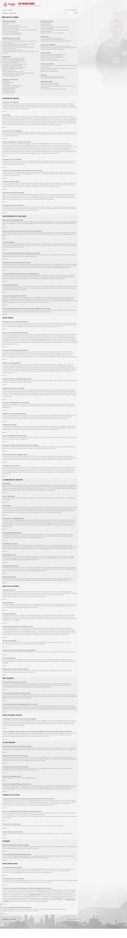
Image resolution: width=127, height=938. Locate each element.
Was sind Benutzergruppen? (47, 25)
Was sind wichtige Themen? (8, 90)
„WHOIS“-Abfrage (39, 891)
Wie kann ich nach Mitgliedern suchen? (49, 58)
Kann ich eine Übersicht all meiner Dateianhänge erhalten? (53, 78)
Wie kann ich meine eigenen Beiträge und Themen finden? (53, 60)
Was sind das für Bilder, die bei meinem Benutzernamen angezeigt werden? (18, 47)
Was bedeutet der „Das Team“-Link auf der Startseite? (52, 33)
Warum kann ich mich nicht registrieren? (11, 25)
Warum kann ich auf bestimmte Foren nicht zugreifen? (13, 67)
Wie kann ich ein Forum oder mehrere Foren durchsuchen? (53, 54)
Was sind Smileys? (6, 84)
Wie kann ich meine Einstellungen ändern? (11, 39)
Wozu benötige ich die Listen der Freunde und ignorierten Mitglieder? (55, 46)
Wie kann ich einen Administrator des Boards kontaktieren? (53, 89)
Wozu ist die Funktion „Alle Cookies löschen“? (12, 34)
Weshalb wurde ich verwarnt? (8, 70)
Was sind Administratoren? (46, 22)
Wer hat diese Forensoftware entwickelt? (49, 83)
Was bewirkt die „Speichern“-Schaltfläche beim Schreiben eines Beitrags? (18, 73)
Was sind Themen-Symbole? (8, 93)
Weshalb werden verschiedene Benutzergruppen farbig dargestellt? (55, 30)
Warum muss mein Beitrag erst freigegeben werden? (13, 74)
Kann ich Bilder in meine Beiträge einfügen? (11, 85)
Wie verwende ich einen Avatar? (9, 48)
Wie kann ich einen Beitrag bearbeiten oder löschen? (13, 59)
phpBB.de (56, 267)
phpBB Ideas (72, 880)
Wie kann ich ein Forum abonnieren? (48, 69)
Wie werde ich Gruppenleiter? (47, 28)
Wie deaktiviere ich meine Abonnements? (49, 71)
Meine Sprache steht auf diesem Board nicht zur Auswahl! (14, 45)
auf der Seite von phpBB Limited (10, 872)
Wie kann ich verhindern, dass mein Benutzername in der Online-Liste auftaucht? (19, 41)
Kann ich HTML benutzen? (7, 82)
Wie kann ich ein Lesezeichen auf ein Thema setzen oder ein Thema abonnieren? (58, 68)
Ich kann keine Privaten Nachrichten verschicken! (51, 38)
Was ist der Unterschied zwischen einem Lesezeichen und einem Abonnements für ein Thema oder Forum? (59, 66)
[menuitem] (11, 10)
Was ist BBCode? (5, 81)
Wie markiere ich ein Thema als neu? (10, 76)
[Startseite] (9, 4)
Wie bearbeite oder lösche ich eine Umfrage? (12, 65)
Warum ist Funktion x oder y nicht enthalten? (50, 84)
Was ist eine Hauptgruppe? (46, 31)
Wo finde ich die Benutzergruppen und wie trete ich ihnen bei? (54, 27)
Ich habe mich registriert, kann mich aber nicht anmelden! (14, 27)
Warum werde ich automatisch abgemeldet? (11, 33)
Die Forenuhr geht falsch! (7, 42)
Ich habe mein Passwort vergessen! (9, 31)
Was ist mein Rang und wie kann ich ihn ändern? (12, 50)
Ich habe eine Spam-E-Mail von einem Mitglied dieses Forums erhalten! (56, 41)
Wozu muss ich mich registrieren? (9, 22)
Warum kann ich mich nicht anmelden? (10, 28)
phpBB (67, 923)
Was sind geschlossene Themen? (9, 91)
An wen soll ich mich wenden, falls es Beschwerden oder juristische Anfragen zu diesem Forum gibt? (57, 86)
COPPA (14, 145)
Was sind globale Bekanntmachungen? (10, 87)
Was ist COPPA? (5, 24)
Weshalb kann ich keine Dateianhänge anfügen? (12, 68)
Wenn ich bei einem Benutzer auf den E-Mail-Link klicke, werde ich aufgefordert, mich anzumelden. (20, 52)
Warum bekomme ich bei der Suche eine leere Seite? (52, 57)
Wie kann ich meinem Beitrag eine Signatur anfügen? (13, 61)
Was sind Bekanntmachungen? (9, 88)
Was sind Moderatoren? (46, 24)
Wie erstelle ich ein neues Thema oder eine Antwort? (13, 58)
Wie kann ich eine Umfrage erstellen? (10, 62)
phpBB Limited (44, 267)
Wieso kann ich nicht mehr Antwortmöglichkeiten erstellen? (15, 64)
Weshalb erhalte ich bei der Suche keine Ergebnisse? (52, 55)
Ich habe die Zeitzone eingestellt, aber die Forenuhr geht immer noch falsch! (18, 44)
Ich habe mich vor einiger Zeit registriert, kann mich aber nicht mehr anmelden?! (19, 30)
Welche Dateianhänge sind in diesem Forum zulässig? (52, 76)
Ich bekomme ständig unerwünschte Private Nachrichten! (53, 39)
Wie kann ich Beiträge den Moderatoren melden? (12, 71)
